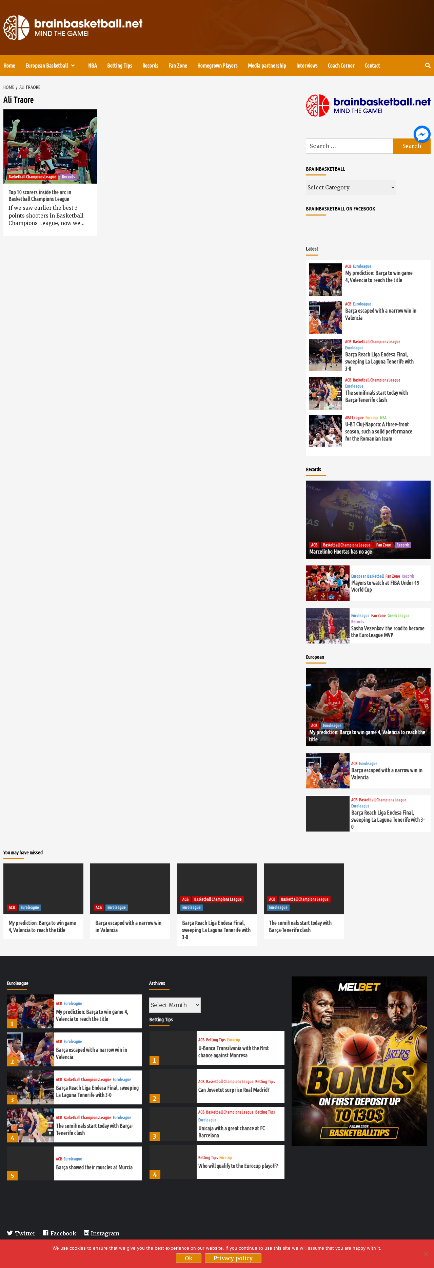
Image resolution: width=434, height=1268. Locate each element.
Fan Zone (178, 65)
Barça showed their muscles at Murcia (94, 1167)
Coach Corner (341, 65)
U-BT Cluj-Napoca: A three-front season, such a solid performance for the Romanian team (378, 431)
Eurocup (372, 418)
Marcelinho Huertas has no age (340, 551)
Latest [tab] (312, 248)
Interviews (307, 65)
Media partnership (267, 65)
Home (9, 65)
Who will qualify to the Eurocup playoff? (238, 1166)
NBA (92, 65)
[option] (74, 1013)
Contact (372, 65)
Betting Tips (119, 65)
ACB (348, 266)
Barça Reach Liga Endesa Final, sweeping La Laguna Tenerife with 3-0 (379, 361)
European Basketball (46, 65)
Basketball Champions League (32, 176)
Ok (189, 1258)
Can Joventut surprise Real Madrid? (234, 1090)
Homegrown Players (217, 65)
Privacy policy (233, 1258)
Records (150, 65)
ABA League (354, 418)
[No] (425, 1253)
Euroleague (362, 266)
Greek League (399, 616)
